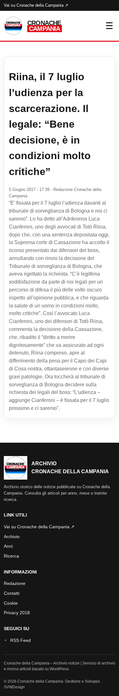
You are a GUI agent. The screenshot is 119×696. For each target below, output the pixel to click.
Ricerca (11, 556)
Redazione (14, 583)
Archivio (12, 536)
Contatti (11, 593)
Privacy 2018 (17, 612)
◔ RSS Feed (17, 640)
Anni (8, 546)
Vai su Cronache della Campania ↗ (36, 5)
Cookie (11, 603)
